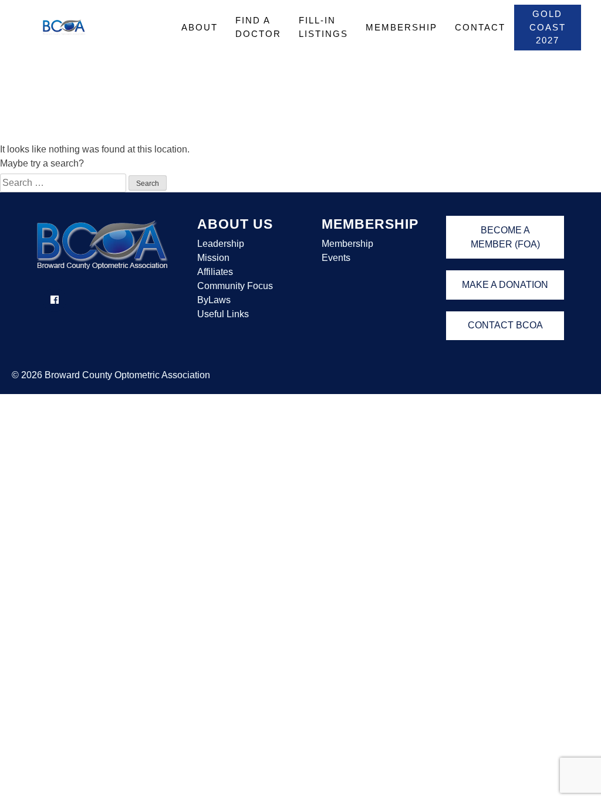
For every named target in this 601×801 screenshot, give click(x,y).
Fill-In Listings (323, 27)
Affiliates (215, 272)
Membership (401, 27)
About (199, 27)
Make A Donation (505, 285)
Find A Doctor (258, 27)
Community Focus (235, 286)
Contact (480, 27)
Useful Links (223, 314)
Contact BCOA (505, 325)
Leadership (220, 244)
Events (336, 258)
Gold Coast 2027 (547, 27)
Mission (213, 258)
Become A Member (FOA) (505, 237)
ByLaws (214, 300)
